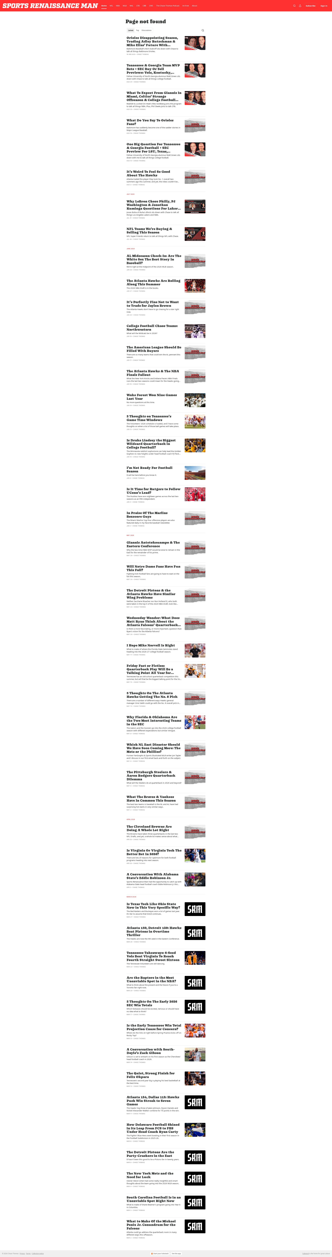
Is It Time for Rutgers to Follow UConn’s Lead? (154, 490)
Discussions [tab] (146, 30)
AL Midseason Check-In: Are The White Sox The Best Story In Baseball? (154, 259)
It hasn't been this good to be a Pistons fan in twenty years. (153, 1159)
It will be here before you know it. (142, 475)
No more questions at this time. (141, 402)
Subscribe (310, 5)
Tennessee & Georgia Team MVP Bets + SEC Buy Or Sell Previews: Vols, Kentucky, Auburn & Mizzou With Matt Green (153, 69)
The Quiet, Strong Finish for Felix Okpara (151, 1075)
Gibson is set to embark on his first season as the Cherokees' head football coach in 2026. (154, 1057)
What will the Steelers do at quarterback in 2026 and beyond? (154, 782)
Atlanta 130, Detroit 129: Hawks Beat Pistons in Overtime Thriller (154, 931)
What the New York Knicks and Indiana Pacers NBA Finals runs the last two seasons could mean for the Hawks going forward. (153, 379)
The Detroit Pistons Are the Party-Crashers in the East (150, 1154)
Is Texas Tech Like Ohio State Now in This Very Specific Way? (153, 905)
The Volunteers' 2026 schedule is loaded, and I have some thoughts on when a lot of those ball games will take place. (153, 425)
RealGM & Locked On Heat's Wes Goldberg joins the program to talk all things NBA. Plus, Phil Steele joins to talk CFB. (154, 105)
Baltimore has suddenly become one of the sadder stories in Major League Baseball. (153, 128)
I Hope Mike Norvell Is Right (151, 645)
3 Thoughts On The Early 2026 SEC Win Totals (152, 1003)
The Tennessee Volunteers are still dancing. (146, 963)
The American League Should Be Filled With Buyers (154, 349)
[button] (104, 6)
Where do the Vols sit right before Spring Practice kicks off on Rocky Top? (154, 1034)
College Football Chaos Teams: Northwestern (152, 327)
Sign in (324, 5)
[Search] (294, 5)
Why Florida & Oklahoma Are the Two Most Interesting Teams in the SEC (154, 720)
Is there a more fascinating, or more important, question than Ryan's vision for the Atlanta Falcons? (154, 630)
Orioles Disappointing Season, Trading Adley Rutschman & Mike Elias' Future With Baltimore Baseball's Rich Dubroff (152, 41)
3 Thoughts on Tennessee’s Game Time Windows (149, 418)
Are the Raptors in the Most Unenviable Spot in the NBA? (151, 979)
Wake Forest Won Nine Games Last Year (152, 396)
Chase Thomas (143, 54)
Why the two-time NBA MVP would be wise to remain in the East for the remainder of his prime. (153, 551)
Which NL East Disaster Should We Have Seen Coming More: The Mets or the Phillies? (154, 748)
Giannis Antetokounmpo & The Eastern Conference (153, 544)
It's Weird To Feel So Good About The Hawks (148, 173)
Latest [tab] (130, 30)
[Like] (128, 57)
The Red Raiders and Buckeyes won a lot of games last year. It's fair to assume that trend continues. (153, 912)
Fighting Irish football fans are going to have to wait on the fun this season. (153, 575)
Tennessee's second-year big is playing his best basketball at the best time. (153, 1081)
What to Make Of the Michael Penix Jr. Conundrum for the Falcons (151, 1225)
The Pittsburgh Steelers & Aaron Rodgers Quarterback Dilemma (151, 775)
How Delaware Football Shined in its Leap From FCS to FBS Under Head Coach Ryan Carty (153, 1128)
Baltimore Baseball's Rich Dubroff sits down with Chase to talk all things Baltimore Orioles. (152, 50)
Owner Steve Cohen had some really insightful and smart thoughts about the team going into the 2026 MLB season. (153, 1182)
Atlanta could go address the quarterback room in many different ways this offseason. (152, 1233)
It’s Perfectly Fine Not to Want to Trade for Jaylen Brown (153, 303)
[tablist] (140, 30)
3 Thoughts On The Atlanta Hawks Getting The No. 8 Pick (152, 694)
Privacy (22, 1253)
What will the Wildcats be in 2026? (142, 333)
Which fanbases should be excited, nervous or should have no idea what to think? (153, 1010)
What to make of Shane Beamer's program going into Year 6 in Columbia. (153, 1205)
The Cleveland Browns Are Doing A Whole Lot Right (149, 828)
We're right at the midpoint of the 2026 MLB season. (150, 266)
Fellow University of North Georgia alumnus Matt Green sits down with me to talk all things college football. (153, 156)
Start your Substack (160, 1253)
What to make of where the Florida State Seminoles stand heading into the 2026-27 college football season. (152, 650)
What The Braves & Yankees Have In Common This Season (151, 798)
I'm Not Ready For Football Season (149, 469)
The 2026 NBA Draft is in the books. (143, 288)
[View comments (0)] (145, 57)
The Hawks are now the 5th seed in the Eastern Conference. (153, 938)
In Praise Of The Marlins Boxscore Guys (147, 514)
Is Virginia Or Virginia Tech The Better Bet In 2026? (154, 852)
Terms (28, 1253)
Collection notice (38, 1253)
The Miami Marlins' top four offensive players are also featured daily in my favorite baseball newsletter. (151, 521)
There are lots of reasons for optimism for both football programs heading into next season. (151, 859)
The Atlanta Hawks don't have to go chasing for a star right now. (153, 310)
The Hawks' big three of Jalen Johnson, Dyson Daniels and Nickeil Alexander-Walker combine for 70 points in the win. (153, 1109)
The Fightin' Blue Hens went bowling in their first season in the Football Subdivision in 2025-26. (153, 1136)
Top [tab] (137, 30)
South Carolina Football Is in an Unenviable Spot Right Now (154, 1199)
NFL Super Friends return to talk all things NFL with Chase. (153, 236)
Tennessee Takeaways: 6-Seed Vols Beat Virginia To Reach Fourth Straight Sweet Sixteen (153, 956)
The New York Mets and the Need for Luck (150, 1175)
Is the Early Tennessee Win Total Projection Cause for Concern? (154, 1027)
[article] (166, 47)
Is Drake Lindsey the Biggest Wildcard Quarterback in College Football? (151, 444)
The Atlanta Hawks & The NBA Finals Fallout (153, 373)
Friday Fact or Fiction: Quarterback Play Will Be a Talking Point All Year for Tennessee (150, 669)
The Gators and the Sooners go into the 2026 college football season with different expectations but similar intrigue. (154, 729)
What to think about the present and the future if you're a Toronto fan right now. (152, 986)
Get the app (176, 1253)
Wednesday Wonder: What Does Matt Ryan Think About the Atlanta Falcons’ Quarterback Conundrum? (153, 621)
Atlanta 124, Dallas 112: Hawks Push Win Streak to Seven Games (153, 1100)
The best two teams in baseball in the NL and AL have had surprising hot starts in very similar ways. (152, 805)
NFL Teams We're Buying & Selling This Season (149, 230)
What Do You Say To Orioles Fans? (150, 122)
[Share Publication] (300, 5)
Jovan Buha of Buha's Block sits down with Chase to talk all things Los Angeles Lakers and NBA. (153, 213)
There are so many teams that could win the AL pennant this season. (153, 355)
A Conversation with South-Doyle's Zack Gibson (151, 1051)
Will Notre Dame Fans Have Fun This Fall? (153, 568)
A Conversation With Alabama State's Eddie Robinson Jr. (152, 876)
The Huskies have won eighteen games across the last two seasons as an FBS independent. (152, 497)
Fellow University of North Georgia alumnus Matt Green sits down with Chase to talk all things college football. (153, 77)
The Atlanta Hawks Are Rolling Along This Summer (153, 282)
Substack (305, 1253)
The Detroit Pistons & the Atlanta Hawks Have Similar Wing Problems (151, 594)
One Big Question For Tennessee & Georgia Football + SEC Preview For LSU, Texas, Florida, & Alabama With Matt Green (153, 147)
